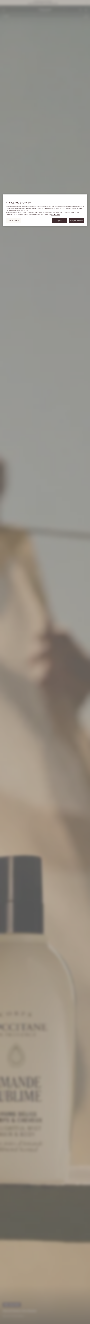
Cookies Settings (13, 221)
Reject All (60, 221)
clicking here (55, 214)
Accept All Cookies (76, 221)
